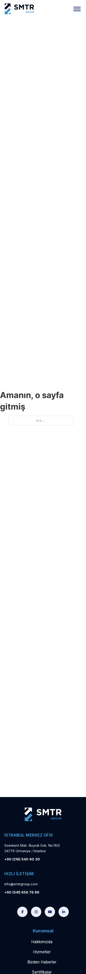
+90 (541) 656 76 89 (21, 892)
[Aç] (77, 9)
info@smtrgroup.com (21, 884)
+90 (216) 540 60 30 (22, 859)
